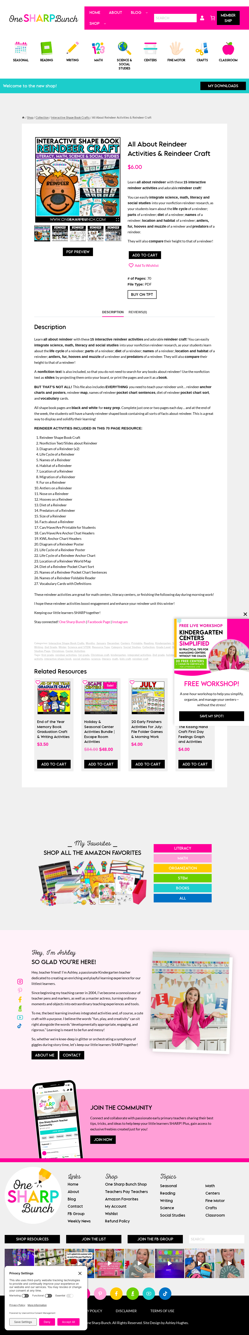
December (113, 643)
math (115, 659)
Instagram (120, 622)
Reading (149, 643)
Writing (38, 647)
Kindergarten (163, 643)
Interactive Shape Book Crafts (66, 643)
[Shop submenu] (105, 23)
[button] (42, 233)
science (95, 659)
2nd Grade (51, 647)
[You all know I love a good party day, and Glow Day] (19, 1263)
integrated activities (139, 655)
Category (116, 647)
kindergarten (118, 655)
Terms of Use (162, 1311)
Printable (136, 643)
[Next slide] (119, 234)
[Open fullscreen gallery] (117, 219)
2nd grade (159, 655)
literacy (106, 659)
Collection (148, 647)
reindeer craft (140, 659)
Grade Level (163, 647)
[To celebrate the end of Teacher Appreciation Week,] (139, 1263)
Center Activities (75, 651)
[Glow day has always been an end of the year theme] (79, 1263)
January (101, 643)
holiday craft (173, 655)
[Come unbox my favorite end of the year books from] (109, 1263)
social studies (81, 659)
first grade (47, 655)
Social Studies (132, 647)
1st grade (83, 655)
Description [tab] (113, 312)
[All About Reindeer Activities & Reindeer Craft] (77, 180)
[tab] (70, 219)
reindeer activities (66, 655)
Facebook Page (99, 622)
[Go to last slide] (36, 234)
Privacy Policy (88, 1311)
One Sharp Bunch (72, 622)
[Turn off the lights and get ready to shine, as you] (169, 1263)
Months (90, 643)
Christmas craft (100, 655)
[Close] (245, 614)
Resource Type (101, 647)
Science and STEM (79, 647)
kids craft (125, 659)
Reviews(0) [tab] (138, 312)
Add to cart (145, 255)
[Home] (23, 117)
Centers (125, 643)
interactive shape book (57, 659)
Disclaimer (126, 1311)
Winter (62, 647)
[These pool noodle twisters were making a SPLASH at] (49, 1263)
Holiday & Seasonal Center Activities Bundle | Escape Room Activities (99, 731)
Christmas (58, 651)
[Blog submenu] (147, 13)
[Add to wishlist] (38, 682)
